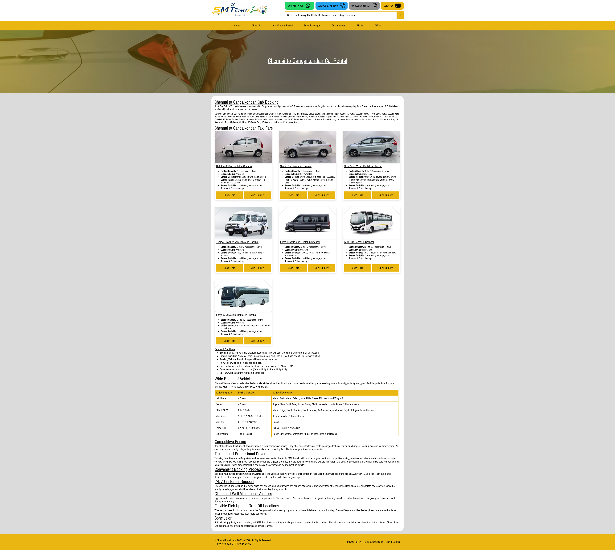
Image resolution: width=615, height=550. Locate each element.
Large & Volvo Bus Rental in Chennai (236, 315)
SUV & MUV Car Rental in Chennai (363, 166)
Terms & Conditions (373, 542)
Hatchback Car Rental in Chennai (234, 166)
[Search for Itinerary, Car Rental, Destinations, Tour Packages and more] (400, 15)
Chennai (369, 242)
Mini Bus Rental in (354, 242)
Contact (396, 542)
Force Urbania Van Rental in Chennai (300, 242)
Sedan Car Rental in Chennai (296, 166)
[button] (338, 25)
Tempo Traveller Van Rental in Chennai (237, 242)
